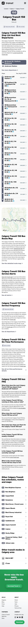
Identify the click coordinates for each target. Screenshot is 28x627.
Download (19, 622)
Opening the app (18, 248)
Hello (3, 597)
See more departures (9, 70)
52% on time (21, 26)
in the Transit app (14, 457)
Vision (16, 600)
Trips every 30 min (10, 26)
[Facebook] (20, 617)
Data (3, 618)
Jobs (16, 604)
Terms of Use (18, 608)
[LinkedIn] (22, 617)
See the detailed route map (11, 263)
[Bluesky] (17, 617)
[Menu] (25, 3)
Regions (4, 600)
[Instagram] (15, 617)
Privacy (17, 606)
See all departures (8, 331)
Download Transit (13, 586)
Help (3, 606)
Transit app (13, 319)
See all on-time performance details (12, 370)
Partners (5, 612)
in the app (7, 419)
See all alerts (6, 295)
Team (16, 602)
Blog (3, 602)
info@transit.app (19, 614)
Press (3, 604)
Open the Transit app (7, 277)
